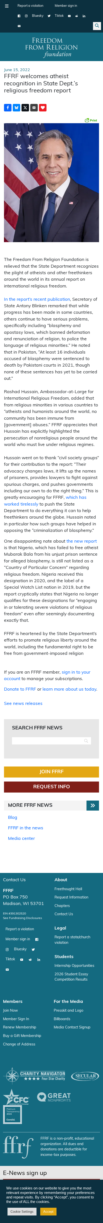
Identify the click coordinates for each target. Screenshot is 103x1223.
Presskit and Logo (68, 1011)
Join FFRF (52, 772)
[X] (49, 16)
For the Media (68, 1002)
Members (12, 1002)
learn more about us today (69, 689)
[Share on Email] (34, 107)
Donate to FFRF (20, 689)
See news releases (23, 704)
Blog (12, 818)
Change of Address (19, 1044)
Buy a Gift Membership (22, 1036)
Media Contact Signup (72, 1027)
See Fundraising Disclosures (22, 918)
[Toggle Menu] (7, 6)
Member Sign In (16, 1019)
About (60, 880)
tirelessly (29, 504)
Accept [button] (48, 1211)
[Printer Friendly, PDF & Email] (90, 120)
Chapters (62, 906)
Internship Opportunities (74, 966)
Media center (21, 839)
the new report (81, 541)
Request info (51, 787)
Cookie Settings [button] (22, 1211)
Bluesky (38, 16)
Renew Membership (19, 1027)
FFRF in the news (25, 828)
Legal (60, 928)
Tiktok (59, 16)
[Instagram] (26, 16)
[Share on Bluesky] (16, 107)
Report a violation (30, 6)
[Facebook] (19, 16)
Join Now (10, 1011)
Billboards (62, 1019)
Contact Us (14, 880)
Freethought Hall (68, 889)
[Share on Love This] (42, 107)
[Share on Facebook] (8, 107)
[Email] (19, 26)
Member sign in (66, 6)
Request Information (71, 897)
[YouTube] (69, 16)
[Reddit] (76, 16)
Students (64, 957)
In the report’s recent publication (37, 299)
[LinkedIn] (84, 16)
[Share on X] (25, 107)
